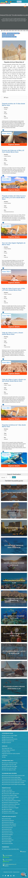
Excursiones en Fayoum (8, 832)
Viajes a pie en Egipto (7, 809)
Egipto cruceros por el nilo (8, 740)
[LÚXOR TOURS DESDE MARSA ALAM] (14, 487)
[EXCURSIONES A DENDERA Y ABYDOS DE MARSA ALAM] (14, 646)
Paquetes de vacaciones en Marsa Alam (11, 804)
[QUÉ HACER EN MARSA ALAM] (14, 698)
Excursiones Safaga (7, 841)
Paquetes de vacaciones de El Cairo (10, 802)
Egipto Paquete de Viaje (8, 737)
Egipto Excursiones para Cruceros (10, 739)
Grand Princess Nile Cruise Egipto (10, 766)
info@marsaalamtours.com (10, 864)
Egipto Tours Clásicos (7, 790)
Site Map (4, 757)
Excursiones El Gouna (7, 831)
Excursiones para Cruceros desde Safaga (11, 777)
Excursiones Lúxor (7, 836)
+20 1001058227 (8, 855)
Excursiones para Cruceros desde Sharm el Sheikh (13, 782)
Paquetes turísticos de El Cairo (9, 806)
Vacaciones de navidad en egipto (10, 795)
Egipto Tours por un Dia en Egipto (10, 735)
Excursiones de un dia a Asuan (9, 825)
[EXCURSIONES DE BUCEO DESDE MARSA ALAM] (14, 611)
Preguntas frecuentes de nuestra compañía (11, 753)
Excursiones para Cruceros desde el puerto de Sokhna (14, 780)
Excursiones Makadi (7, 838)
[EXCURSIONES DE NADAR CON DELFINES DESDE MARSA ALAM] (14, 717)
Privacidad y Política (6, 751)
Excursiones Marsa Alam (8, 35)
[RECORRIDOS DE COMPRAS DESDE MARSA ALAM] (14, 629)
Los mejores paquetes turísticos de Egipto (12, 800)
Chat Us (23, 874)
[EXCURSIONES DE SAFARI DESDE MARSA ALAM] (14, 558)
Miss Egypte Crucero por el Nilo (9, 764)
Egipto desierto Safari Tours (9, 791)
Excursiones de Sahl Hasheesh (9, 824)
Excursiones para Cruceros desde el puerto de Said (13, 775)
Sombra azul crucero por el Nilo (9, 768)
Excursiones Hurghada (8, 834)
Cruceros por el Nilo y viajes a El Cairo (11, 793)
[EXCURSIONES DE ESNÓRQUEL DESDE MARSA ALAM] (14, 541)
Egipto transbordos (7, 742)
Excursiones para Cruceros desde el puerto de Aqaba (14, 784)
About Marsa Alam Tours (7, 748)
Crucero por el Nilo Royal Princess (10, 762)
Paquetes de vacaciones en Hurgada (10, 807)
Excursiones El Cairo (7, 829)
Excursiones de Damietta (8, 822)
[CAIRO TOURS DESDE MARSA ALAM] (14, 504)
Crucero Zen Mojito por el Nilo (9, 769)
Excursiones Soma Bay (8, 843)
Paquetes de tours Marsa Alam (9, 36)
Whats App (6, 857)
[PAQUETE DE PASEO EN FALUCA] (14, 663)
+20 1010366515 (8, 859)
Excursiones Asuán (7, 818)
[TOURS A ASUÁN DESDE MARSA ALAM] (14, 523)
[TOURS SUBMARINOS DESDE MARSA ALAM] (14, 576)
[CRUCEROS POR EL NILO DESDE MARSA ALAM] (14, 594)
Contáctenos (4, 755)
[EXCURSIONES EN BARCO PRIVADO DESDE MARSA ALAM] (14, 682)
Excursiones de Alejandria (8, 820)
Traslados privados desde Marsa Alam (11, 849)
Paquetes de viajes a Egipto (9, 811)
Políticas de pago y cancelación (8, 750)
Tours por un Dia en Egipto (13, 33)
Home (4, 33)
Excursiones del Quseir (8, 827)
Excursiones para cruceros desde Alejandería (12, 779)
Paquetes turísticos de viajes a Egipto (11, 797)
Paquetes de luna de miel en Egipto (10, 813)
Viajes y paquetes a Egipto (8, 798)
